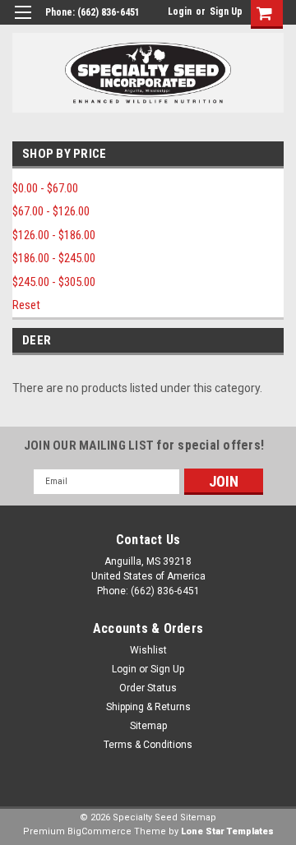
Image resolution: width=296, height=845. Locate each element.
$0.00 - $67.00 (45, 188)
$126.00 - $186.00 (53, 235)
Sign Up (226, 11)
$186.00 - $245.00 (53, 258)
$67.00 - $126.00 (51, 211)
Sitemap (148, 726)
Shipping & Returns (148, 707)
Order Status (148, 688)
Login (180, 11)
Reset (26, 305)
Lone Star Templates (227, 831)
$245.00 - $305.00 (53, 282)
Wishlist (148, 650)
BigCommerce (99, 831)
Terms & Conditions (148, 744)
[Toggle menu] (22, 22)
